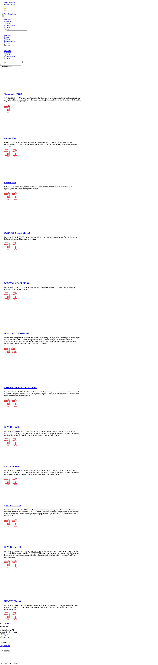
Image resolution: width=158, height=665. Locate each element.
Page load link (5, 646)
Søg (5, 29)
